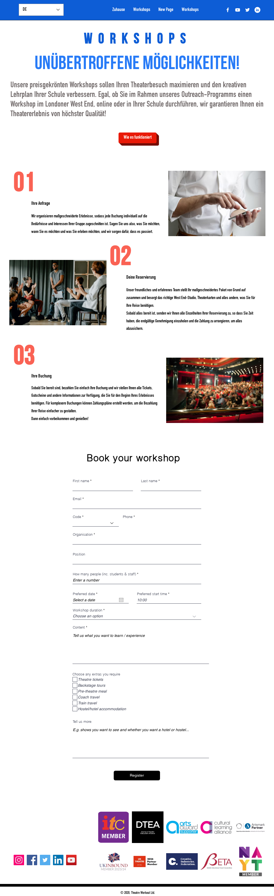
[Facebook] (32, 860)
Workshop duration (87, 610)
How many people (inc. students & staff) (104, 574)
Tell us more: (82, 721)
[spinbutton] (169, 600)
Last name (149, 481)
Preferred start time (152, 594)
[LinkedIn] (257, 10)
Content (79, 627)
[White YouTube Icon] (238, 10)
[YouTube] (71, 860)
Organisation (83, 534)
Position (79, 554)
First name (81, 481)
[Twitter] (247, 10)
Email (77, 499)
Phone (127, 517)
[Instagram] (19, 860)
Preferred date (86, 594)
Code (77, 517)
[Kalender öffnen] (121, 600)
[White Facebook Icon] (228, 10)
